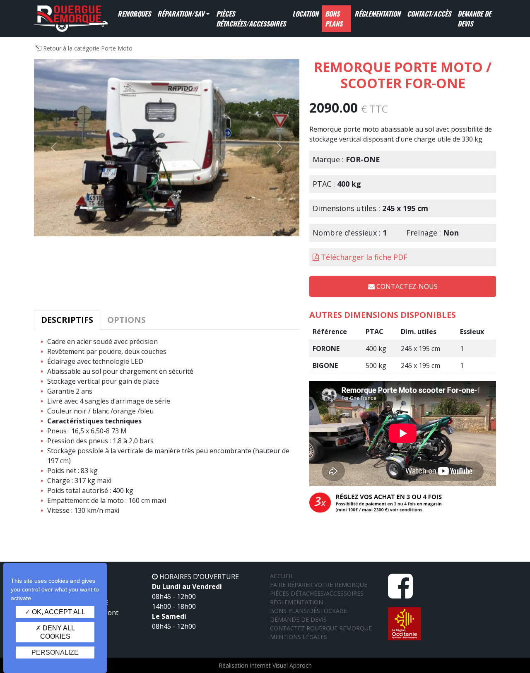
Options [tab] (126, 319)
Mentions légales (298, 637)
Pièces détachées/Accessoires (251, 19)
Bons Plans (333, 19)
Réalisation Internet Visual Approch (265, 665)
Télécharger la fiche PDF (364, 257)
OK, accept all (57, 611)
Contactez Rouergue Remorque (321, 628)
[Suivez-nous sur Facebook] (400, 593)
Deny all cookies (57, 632)
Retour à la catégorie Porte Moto (86, 48)
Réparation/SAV (180, 14)
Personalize (55, 652)
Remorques (134, 14)
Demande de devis (474, 19)
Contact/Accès (429, 14)
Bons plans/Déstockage (308, 611)
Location (305, 14)
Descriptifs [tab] (67, 319)
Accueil (282, 576)
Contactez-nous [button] (406, 286)
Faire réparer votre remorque (318, 585)
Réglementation (377, 14)
